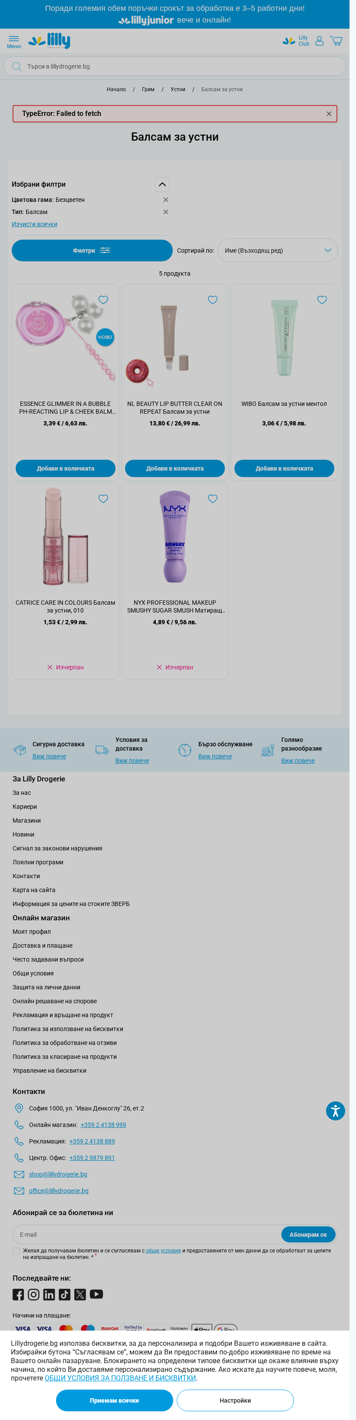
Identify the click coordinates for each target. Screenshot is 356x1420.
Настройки (235, 1400)
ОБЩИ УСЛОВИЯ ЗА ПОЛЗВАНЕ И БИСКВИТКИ (120, 1378)
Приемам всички (114, 1400)
